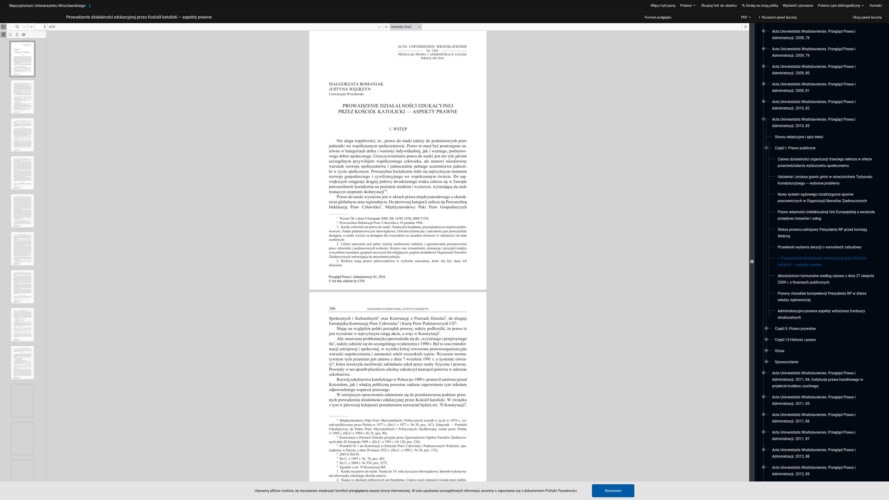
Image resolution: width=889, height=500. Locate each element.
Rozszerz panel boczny (779, 17)
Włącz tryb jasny (663, 5)
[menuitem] (823, 35)
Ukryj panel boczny (867, 17)
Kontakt (876, 5)
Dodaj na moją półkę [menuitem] (762, 5)
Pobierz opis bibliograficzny (839, 5)
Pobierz (686, 5)
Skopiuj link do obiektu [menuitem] (719, 5)
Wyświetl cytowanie (798, 5)
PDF (744, 17)
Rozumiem (613, 491)
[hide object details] (752, 261)
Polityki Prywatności (561, 491)
